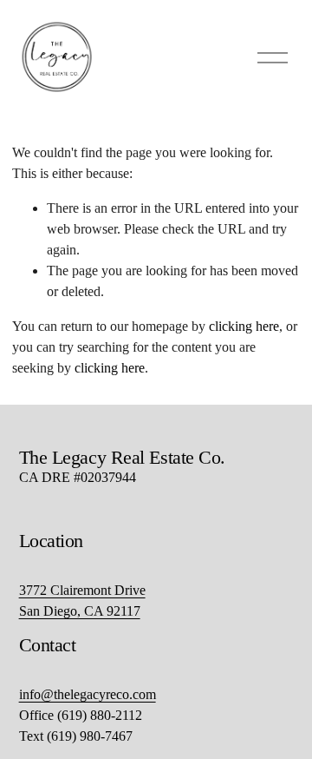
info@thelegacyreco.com (87, 694)
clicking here (244, 326)
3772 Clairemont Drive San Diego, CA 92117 (82, 600)
